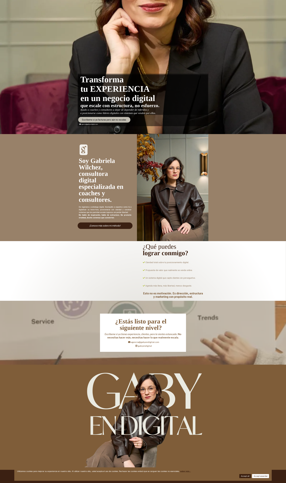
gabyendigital (145, 345)
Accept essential (260, 476)
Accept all (245, 476)
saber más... (185, 471)
